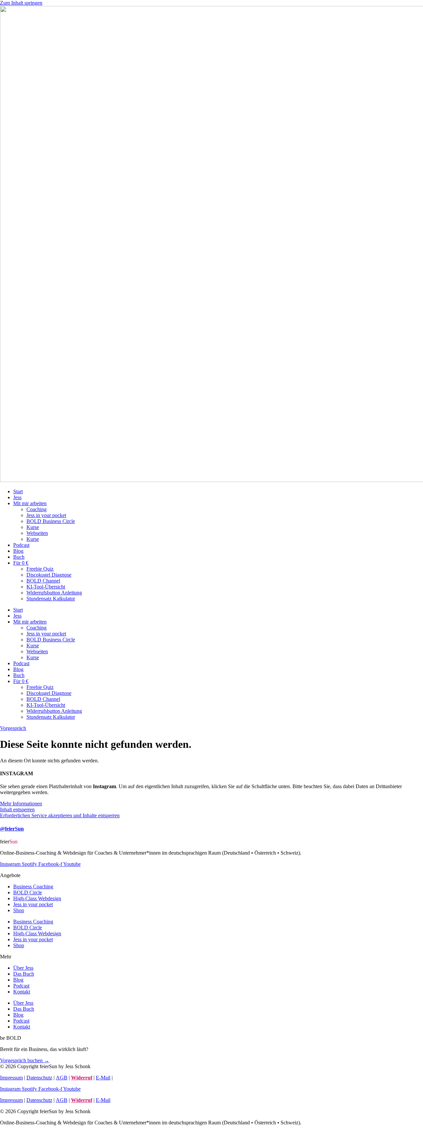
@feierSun (12, 828)
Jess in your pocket (46, 515)
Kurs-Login (126, 1077)
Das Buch (23, 974)
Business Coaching (33, 886)
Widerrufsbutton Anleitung (54, 592)
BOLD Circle (27, 892)
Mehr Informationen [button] (21, 803)
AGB (61, 1077)
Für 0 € (20, 563)
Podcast (21, 545)
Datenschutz (39, 1077)
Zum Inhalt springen (21, 3)
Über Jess (23, 968)
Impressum (11, 1077)
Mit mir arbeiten (30, 503)
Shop (18, 910)
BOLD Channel (43, 581)
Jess (17, 497)
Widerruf (81, 1077)
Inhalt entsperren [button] (17, 809)
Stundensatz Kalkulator (50, 598)
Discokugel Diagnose (48, 575)
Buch (18, 557)
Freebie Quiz (40, 569)
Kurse (32, 527)
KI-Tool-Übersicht (45, 586)
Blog (18, 551)
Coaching (36, 509)
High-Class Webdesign (37, 898)
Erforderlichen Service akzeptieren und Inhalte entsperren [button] (60, 815)
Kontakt (21, 991)
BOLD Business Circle (50, 521)
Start (18, 491)
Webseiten (37, 533)
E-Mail (103, 1077)
